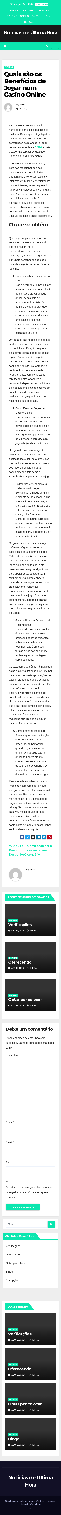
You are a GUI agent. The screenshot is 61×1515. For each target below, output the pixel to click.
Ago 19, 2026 (18, 1340)
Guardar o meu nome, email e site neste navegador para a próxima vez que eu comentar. (29, 1192)
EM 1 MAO (28, 10)
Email (10, 1142)
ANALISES (15, 10)
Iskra (22, 104)
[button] (47, 46)
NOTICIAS (29, 22)
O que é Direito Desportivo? (18, 850)
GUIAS (35, 16)
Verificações (20, 924)
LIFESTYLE (47, 16)
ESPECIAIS (11, 16)
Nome (10, 1122)
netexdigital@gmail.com (30, 1504)
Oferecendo (19, 962)
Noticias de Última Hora (30, 33)
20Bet (38, 147)
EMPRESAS (43, 10)
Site (8, 1162)
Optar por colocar (25, 999)
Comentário (12, 1055)
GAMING (24, 16)
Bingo (9, 1271)
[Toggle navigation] (55, 46)
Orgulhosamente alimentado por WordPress (26, 1501)
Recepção (12, 1280)
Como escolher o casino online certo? (39, 850)
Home (29, 1508)
